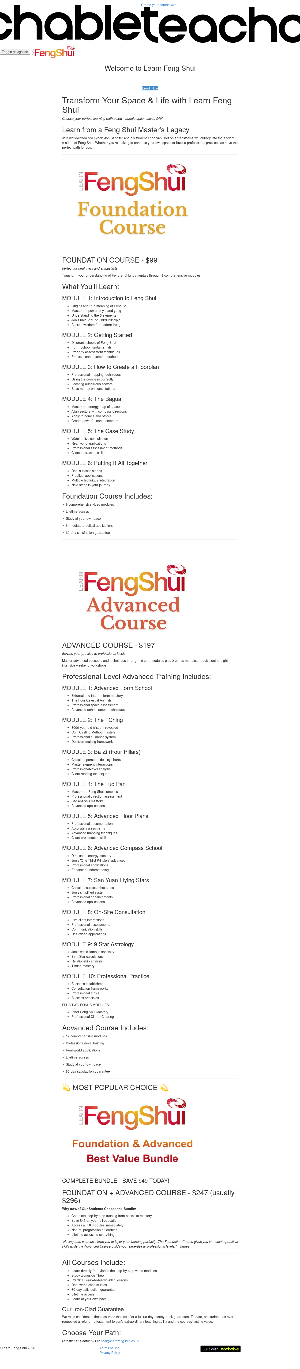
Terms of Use (110, 1348)
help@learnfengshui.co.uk (120, 1340)
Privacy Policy (110, 1352)
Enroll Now (150, 88)
